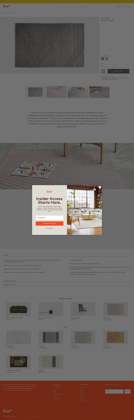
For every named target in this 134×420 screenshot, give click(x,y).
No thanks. (49, 228)
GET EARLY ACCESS (49, 223)
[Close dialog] (100, 187)
